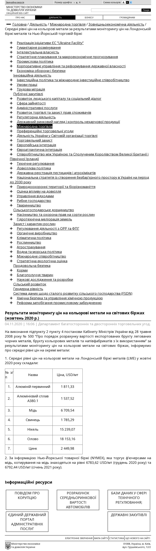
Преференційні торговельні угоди (45, 131)
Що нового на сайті (137, 538)
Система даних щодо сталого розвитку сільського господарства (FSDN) (72, 293)
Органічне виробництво (37, 233)
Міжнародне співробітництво (41, 256)
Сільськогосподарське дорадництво (43, 209)
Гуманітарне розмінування (39, 47)
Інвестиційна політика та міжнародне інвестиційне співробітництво (73, 80)
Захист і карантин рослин (34, 223)
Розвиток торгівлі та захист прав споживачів (54, 112)
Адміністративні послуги (37, 107)
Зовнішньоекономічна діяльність (116, 24)
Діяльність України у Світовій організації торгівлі (57, 135)
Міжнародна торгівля (68, 24)
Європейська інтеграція (36, 145)
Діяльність (55, 17)
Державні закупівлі (129, 514)
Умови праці (27, 84)
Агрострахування (31, 247)
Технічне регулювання (35, 163)
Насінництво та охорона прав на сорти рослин (56, 214)
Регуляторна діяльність (36, 117)
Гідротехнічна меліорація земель (44, 219)
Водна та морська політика (39, 251)
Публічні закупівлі (28, 93)
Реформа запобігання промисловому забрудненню (59, 302)
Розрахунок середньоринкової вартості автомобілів (78, 500)
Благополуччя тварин (35, 274)
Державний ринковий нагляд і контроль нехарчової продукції (68, 121)
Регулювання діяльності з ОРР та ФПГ (48, 228)
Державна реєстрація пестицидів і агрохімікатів (56, 172)
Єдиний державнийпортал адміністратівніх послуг (27, 521)
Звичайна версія (15, 2)
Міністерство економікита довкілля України (24, 10)
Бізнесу (89, 17)
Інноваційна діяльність (32, 75)
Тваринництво (29, 205)
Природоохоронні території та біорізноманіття (56, 186)
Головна (19, 24)
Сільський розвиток (29, 284)
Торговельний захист (35, 140)
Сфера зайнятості (31, 103)
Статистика (116, 538)
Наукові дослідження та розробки (45, 279)
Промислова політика (35, 61)
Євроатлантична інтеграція (39, 149)
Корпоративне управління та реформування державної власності (71, 66)
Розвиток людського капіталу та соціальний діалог (59, 98)
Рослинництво (29, 242)
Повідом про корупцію (27, 495)
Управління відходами (35, 196)
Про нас (20, 17)
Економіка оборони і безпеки (41, 70)
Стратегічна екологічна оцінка (42, 261)
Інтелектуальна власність (38, 52)
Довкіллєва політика (34, 168)
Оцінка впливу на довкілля (39, 191)
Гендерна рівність (28, 288)
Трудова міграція (31, 89)
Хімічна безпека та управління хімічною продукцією (60, 298)
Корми (22, 270)
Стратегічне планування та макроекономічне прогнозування (67, 56)
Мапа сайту (101, 538)
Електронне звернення (79, 538)
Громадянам (127, 17)
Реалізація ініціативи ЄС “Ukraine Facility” (50, 42)
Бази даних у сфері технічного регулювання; (129, 498)
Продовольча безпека (31, 265)
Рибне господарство (34, 200)
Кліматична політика (34, 237)
